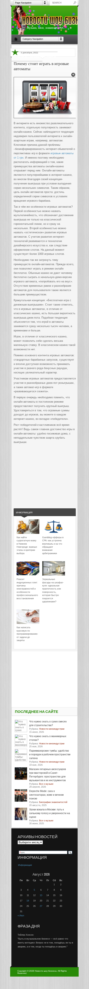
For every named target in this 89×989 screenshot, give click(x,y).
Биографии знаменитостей (28, 47)
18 (27, 900)
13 (41, 895)
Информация (24, 512)
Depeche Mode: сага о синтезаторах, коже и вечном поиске (46, 795)
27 (41, 906)
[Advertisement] (45, 472)
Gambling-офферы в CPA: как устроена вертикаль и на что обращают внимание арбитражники (53, 545)
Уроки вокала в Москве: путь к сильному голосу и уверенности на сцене (49, 813)
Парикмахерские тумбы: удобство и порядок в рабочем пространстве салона (50, 754)
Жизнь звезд (20, 56)
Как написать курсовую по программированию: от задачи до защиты (27, 633)
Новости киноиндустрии (27, 65)
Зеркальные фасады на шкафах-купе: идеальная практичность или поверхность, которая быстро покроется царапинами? (53, 590)
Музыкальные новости (43, 56)
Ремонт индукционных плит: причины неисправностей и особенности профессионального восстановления (27, 588)
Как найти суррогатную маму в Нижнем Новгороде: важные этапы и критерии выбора (27, 545)
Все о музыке (54, 47)
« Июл (21, 915)
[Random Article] (73, 76)
